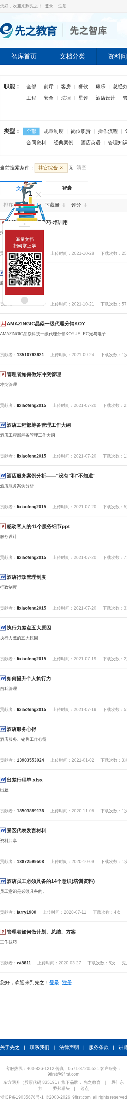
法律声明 (69, 1047)
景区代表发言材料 (26, 830)
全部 (31, 86)
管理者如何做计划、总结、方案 (41, 932)
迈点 (84, 1088)
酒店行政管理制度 (26, 577)
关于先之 (10, 1047)
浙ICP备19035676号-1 (22, 1097)
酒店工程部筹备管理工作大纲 (39, 425)
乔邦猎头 (61, 1088)
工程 (31, 98)
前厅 (49, 86)
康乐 (100, 86)
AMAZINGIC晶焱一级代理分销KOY (46, 323)
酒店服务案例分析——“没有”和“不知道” (51, 475)
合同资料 (36, 142)
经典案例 (63, 142)
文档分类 (72, 56)
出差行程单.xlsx (25, 780)
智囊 (67, 188)
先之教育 (92, 1082)
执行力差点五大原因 (29, 628)
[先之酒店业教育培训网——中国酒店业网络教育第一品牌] (58, 38)
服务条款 (99, 1047)
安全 (49, 98)
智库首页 (24, 56)
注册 (62, 6)
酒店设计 (105, 98)
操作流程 (108, 131)
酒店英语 (91, 142)
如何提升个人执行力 (29, 678)
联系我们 (39, 1047)
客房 (66, 86)
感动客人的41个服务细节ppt (38, 526)
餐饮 (83, 86)
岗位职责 (81, 131)
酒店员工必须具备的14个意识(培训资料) (51, 881)
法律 (66, 98)
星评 (83, 98)
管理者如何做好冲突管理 (34, 374)
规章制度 (54, 131)
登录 (49, 6)
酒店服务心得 (21, 729)
